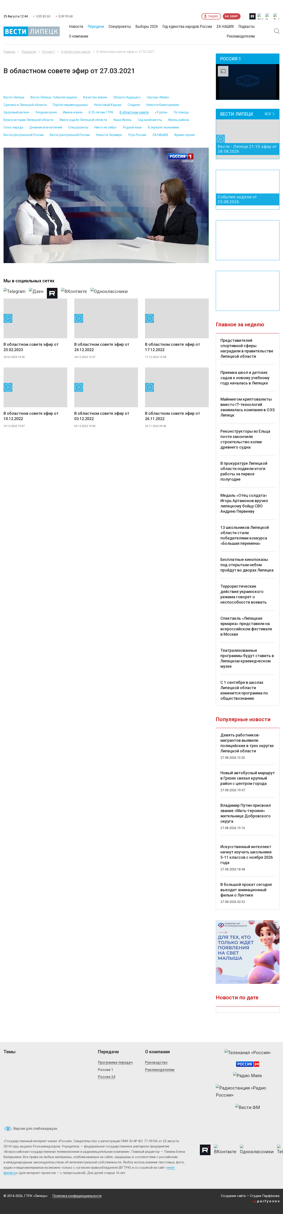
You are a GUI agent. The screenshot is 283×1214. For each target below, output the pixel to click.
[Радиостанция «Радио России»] (247, 1091)
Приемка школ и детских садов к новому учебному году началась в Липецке (245, 377)
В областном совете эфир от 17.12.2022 (172, 347)
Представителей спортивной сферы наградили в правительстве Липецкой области (246, 348)
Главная (9, 52)
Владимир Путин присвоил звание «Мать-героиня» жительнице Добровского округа (245, 813)
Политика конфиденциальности (76, 1196)
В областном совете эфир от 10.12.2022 (31, 416)
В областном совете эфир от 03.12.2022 (101, 416)
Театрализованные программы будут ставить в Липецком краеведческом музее (247, 658)
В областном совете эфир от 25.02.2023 (31, 347)
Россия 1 (48, 52)
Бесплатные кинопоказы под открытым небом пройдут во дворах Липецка (246, 564)
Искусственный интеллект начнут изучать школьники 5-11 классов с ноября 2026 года (246, 854)
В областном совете (75, 52)
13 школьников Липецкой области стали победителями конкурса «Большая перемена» (244, 535)
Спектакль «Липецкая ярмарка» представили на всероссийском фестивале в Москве (246, 626)
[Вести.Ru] (247, 1064)
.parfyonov (266, 1201)
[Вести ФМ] (247, 1107)
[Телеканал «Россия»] (247, 1052)
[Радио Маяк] (247, 1075)
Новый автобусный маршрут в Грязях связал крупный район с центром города (247, 778)
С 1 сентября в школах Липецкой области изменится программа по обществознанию (244, 690)
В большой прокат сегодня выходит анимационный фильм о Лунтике (246, 889)
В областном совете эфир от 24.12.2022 (101, 347)
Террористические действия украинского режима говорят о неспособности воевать (243, 594)
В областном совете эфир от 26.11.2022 (172, 416)
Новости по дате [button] (237, 997)
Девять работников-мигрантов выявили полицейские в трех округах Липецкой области (247, 743)
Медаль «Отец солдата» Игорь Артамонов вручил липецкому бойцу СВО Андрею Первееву (244, 503)
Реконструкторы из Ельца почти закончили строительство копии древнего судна (245, 439)
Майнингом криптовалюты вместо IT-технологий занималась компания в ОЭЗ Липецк (247, 407)
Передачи (28, 52)
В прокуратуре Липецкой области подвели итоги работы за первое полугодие (243, 471)
